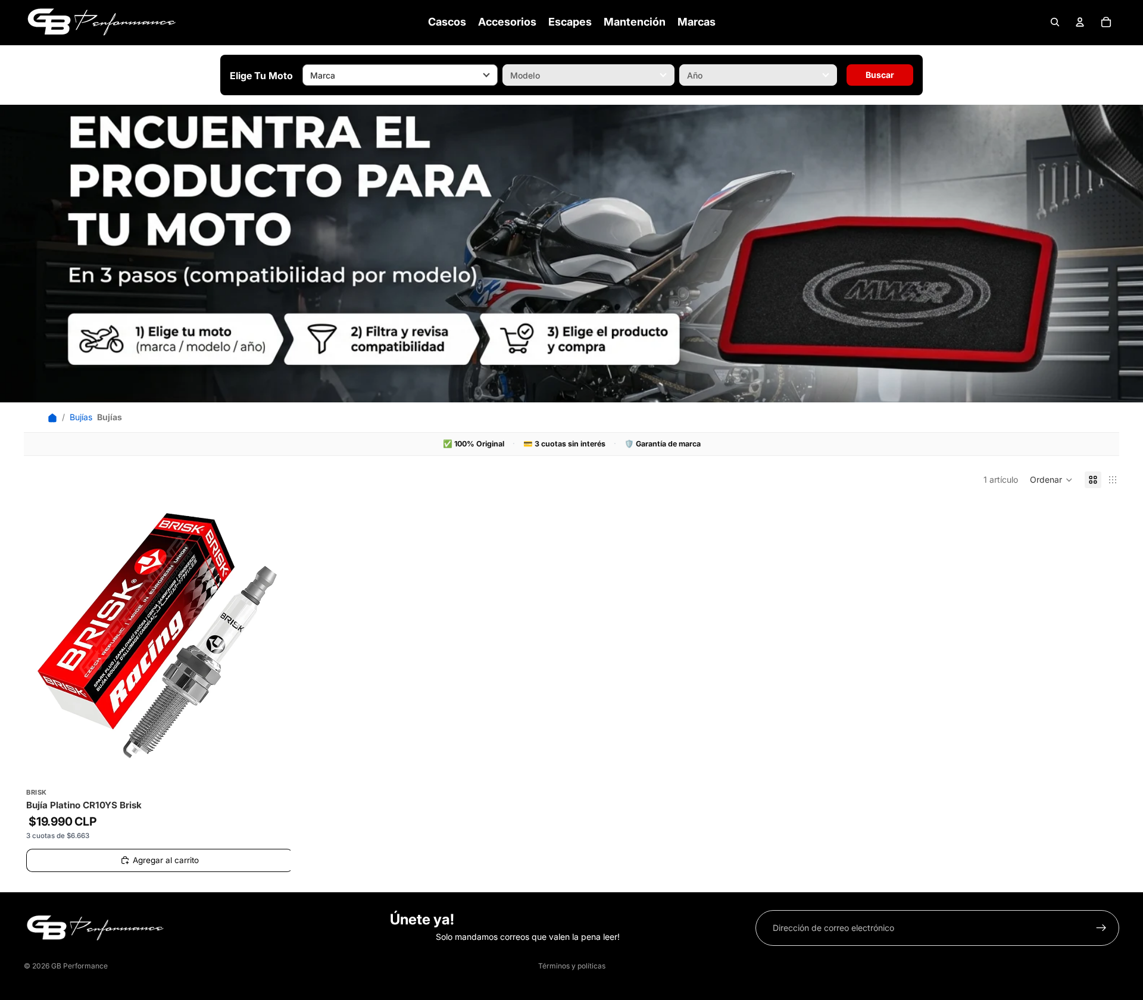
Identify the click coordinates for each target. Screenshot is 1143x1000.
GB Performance (79, 965)
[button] (1051, 480)
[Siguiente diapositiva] (273, 636)
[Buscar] (1055, 22)
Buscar (880, 75)
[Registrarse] (1101, 927)
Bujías (81, 417)
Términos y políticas (571, 965)
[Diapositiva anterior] (42, 636)
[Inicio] (52, 417)
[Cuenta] (1080, 22)
